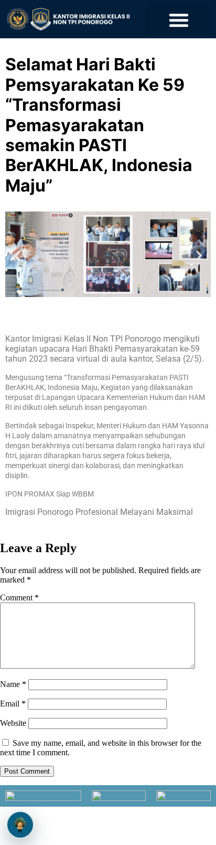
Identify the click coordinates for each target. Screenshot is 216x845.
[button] (179, 20)
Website (13, 723)
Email (13, 703)
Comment (19, 597)
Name (13, 684)
